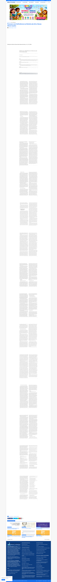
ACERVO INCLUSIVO (13, 0)
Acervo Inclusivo (45, 580)
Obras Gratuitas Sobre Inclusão (11, 573)
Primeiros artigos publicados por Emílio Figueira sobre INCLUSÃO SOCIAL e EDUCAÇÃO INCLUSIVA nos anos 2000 (28, 573)
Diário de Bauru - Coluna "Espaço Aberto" (27, 564)
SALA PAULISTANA (42, 2)
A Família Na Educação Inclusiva (40, 550)
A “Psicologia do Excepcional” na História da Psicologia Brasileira (41, 560)
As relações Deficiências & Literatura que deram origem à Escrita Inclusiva (42, 572)
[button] (47, 2)
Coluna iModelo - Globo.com (25, 563)
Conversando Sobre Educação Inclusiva (41, 549)
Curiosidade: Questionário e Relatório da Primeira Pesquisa (28, 555)
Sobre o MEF (40, 580)
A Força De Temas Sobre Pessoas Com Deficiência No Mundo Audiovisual (42, 528)
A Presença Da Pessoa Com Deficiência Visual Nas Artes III (14, 536)
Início (36, 580)
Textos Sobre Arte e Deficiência (40, 567)
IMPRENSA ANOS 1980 (18, 0)
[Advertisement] (28, 34)
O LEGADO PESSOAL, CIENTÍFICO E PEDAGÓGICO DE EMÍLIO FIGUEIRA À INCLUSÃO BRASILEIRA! (13, 570)
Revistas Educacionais (24, 544)
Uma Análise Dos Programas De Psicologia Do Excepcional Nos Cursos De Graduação (42, 562)
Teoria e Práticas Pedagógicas (40, 546)
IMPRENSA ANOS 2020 (41, 0)
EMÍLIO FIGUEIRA (11, 2)
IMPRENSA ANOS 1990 (24, 0)
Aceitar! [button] (3, 579)
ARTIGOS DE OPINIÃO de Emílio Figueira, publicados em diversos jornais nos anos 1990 (28, 570)
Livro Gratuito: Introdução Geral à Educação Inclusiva (41, 545)
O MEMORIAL (8, 0)
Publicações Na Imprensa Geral (26, 560)
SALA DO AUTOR (18, 2)
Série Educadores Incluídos (39, 553)
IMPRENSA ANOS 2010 (36, 0)
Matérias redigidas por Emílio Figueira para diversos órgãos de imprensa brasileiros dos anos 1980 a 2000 (28, 568)
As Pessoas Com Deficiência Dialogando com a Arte (42, 570)
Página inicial (9, 22)
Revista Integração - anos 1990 (26, 550)
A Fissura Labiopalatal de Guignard (26, 528)
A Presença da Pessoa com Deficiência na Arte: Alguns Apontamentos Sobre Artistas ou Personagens (28, 537)
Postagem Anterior (10, 539)
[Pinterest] (20, 518)
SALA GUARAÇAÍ (31, 2)
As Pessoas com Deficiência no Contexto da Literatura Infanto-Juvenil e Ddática (13, 528)
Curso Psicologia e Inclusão (39, 558)
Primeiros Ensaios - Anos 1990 (25, 549)
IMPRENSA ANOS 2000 (30, 0)
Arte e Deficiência (13, 22)
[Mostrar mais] (23, 518)
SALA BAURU (37, 2)
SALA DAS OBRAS (25, 2)
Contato (49, 580)
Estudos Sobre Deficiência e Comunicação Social (28, 553)
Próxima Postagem (47, 539)
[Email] (21, 518)
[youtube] (49, 0)
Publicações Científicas (16, 516)
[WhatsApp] (18, 518)
